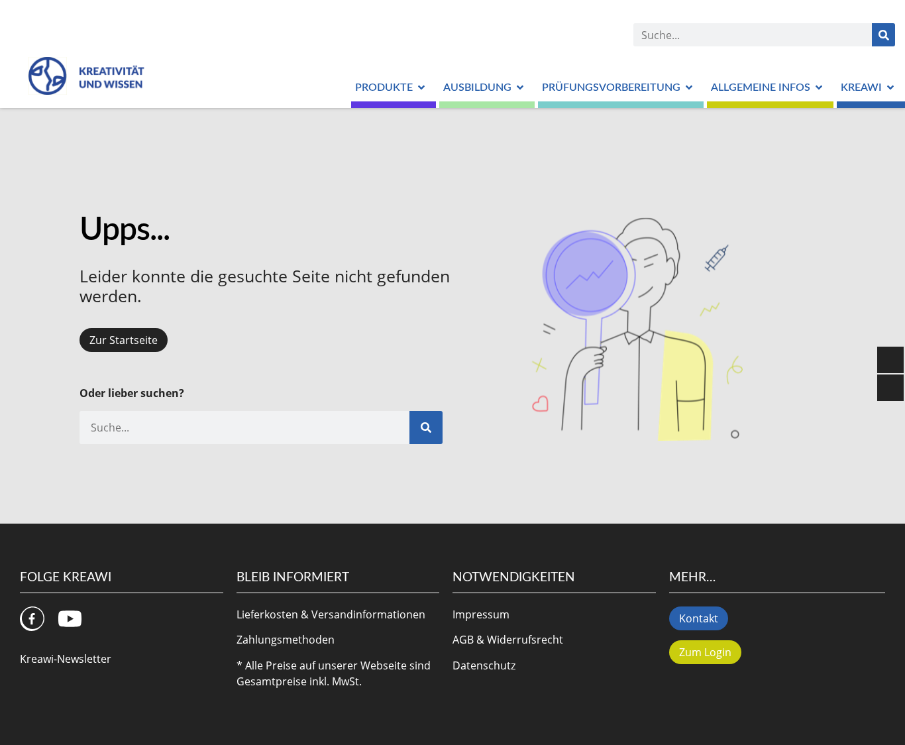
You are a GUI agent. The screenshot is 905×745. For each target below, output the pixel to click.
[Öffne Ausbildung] (520, 87)
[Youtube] (70, 618)
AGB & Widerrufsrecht (507, 639)
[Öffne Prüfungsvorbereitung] (689, 87)
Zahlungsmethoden (286, 639)
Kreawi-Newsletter (65, 659)
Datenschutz (483, 665)
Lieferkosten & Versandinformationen (331, 614)
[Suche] (883, 34)
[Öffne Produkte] (421, 87)
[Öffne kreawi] (890, 87)
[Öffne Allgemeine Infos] (819, 87)
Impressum (480, 614)
